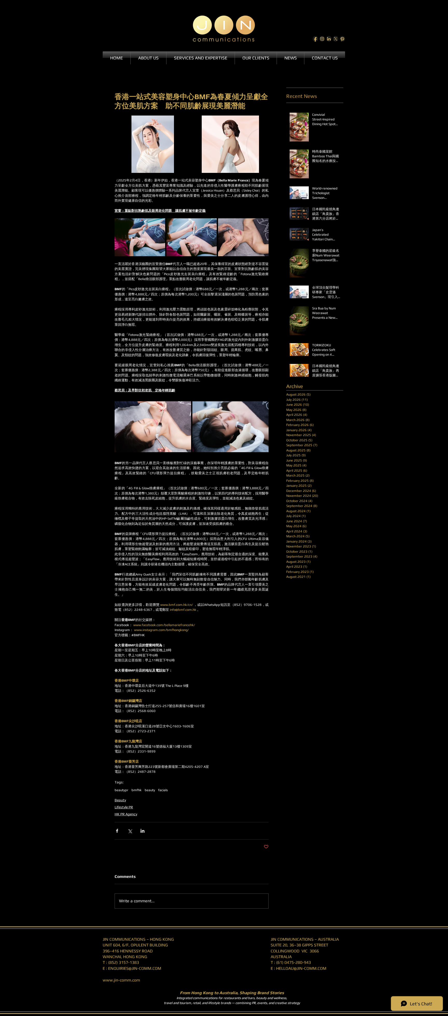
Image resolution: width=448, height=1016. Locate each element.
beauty (150, 790)
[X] (335, 39)
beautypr (121, 790)
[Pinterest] (342, 39)
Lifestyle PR (124, 807)
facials (163, 790)
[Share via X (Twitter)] (129, 830)
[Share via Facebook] (117, 830)
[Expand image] (153, 144)
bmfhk (136, 790)
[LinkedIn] (329, 39)
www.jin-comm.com (121, 980)
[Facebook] (315, 39)
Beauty (120, 800)
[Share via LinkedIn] (142, 830)
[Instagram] (322, 39)
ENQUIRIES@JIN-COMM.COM (134, 968)
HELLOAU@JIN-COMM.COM (301, 968)
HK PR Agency (126, 814)
